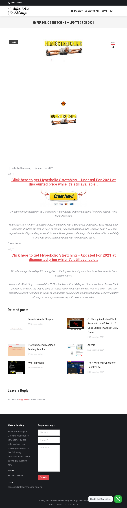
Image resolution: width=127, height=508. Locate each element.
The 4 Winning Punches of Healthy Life (102, 365)
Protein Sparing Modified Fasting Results (41, 347)
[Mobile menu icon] (117, 11)
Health (13, 42)
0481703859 (16, 3)
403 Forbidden (36, 362)
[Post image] (16, 324)
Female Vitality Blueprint (41, 319)
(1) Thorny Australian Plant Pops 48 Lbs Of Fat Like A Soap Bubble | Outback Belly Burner (103, 326)
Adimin (91, 345)
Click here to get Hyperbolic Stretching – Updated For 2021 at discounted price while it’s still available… (63, 182)
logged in (23, 399)
